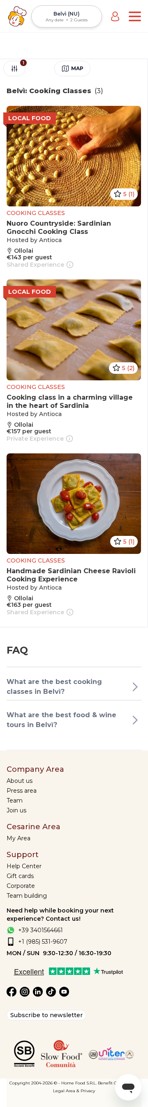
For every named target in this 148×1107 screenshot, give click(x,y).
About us (19, 781)
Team (15, 800)
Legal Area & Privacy (74, 1090)
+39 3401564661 (40, 930)
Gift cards (20, 876)
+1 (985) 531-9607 (42, 941)
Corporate (21, 886)
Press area (22, 790)
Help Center (24, 866)
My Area (18, 838)
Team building (27, 895)
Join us (16, 810)
